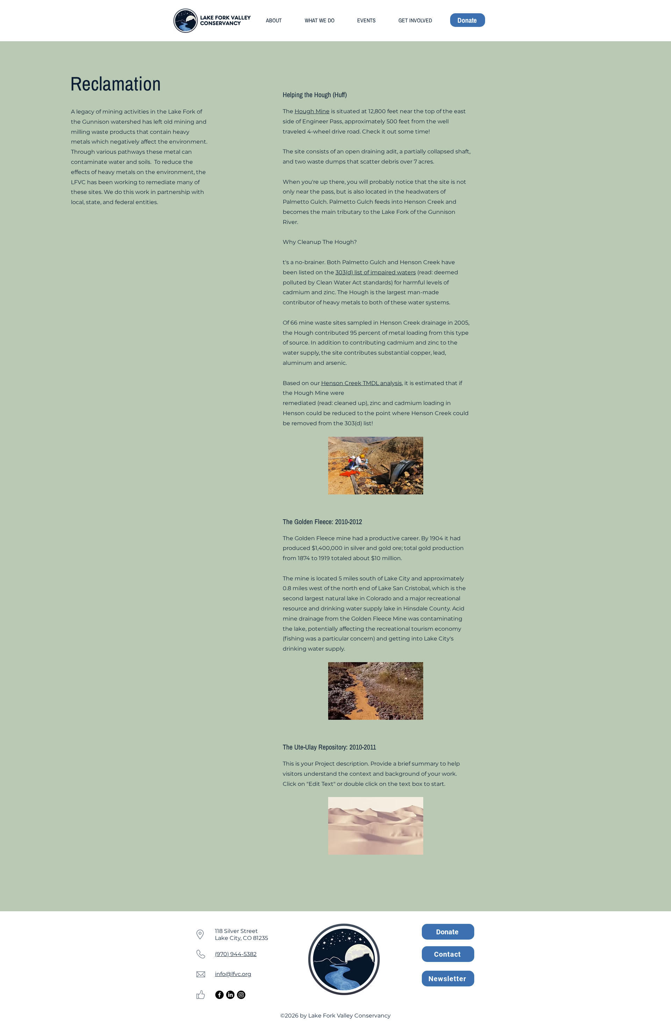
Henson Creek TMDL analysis (361, 383)
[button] (273, 20)
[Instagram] (241, 995)
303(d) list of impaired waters (376, 272)
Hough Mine (312, 111)
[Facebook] (219, 995)
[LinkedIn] (230, 995)
